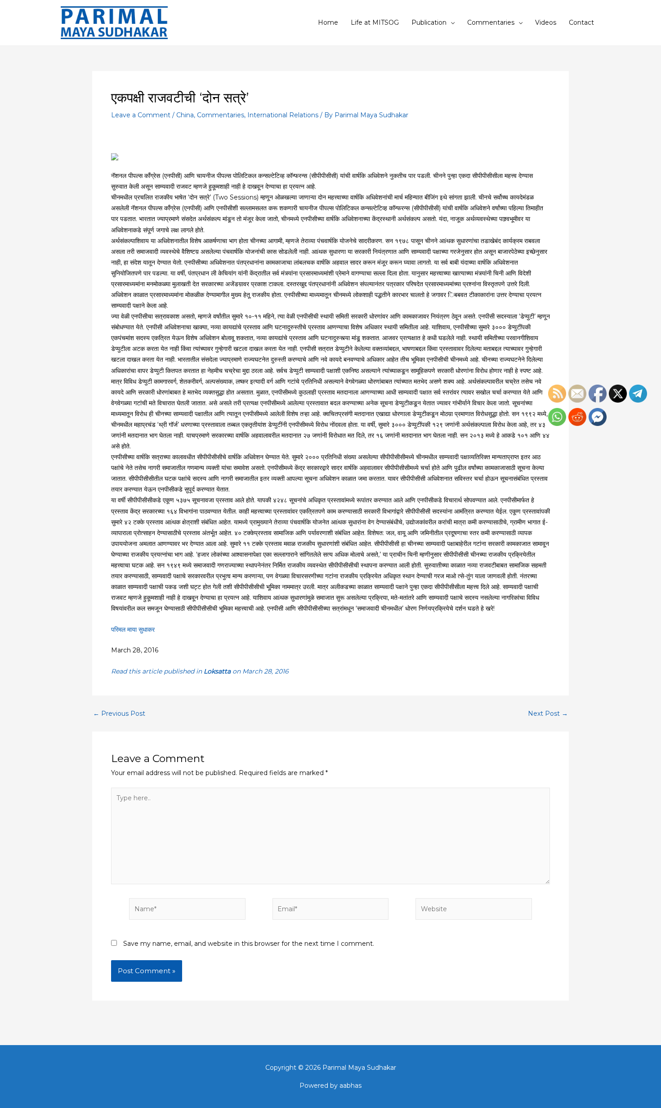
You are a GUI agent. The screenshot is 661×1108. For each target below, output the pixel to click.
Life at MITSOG (375, 22)
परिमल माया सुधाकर (133, 629)
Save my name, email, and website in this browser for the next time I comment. (248, 944)
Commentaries (490, 22)
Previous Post (119, 713)
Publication (429, 22)
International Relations (282, 115)
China (185, 115)
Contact (581, 22)
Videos (545, 22)
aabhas (350, 1085)
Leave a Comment (140, 115)
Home (328, 22)
